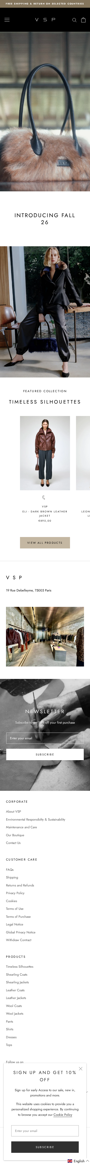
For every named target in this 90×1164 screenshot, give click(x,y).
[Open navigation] (7, 20)
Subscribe (45, 1147)
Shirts (9, 1029)
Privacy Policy (15, 893)
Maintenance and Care (21, 827)
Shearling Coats (16, 974)
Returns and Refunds (20, 885)
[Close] (80, 1069)
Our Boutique (15, 835)
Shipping (12, 877)
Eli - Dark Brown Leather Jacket (45, 514)
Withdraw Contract (18, 940)
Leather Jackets (16, 998)
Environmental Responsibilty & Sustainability (35, 819)
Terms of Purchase (18, 916)
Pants (9, 1021)
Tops (9, 1044)
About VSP (13, 811)
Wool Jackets (14, 1013)
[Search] (74, 20)
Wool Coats (14, 1005)
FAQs (10, 869)
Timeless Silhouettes (19, 966)
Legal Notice (14, 924)
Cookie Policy (63, 1114)
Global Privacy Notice (21, 932)
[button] (78, 1161)
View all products (44, 543)
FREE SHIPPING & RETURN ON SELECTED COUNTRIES (45, 3)
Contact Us (13, 842)
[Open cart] (83, 19)
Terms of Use (15, 908)
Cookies (11, 901)
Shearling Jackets (17, 982)
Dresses (11, 1037)
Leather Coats (15, 990)
